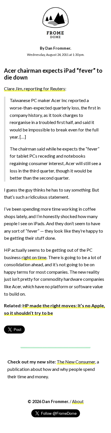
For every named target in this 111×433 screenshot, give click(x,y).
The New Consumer (76, 361)
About (78, 401)
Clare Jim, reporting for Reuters (34, 88)
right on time (34, 257)
